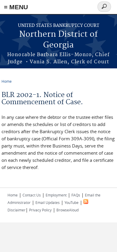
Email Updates (47, 202)
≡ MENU (16, 7)
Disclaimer (17, 210)
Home (7, 81)
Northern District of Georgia (58, 40)
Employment (56, 195)
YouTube (71, 202)
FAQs (75, 195)
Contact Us (31, 195)
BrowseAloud (67, 210)
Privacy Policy (40, 210)
